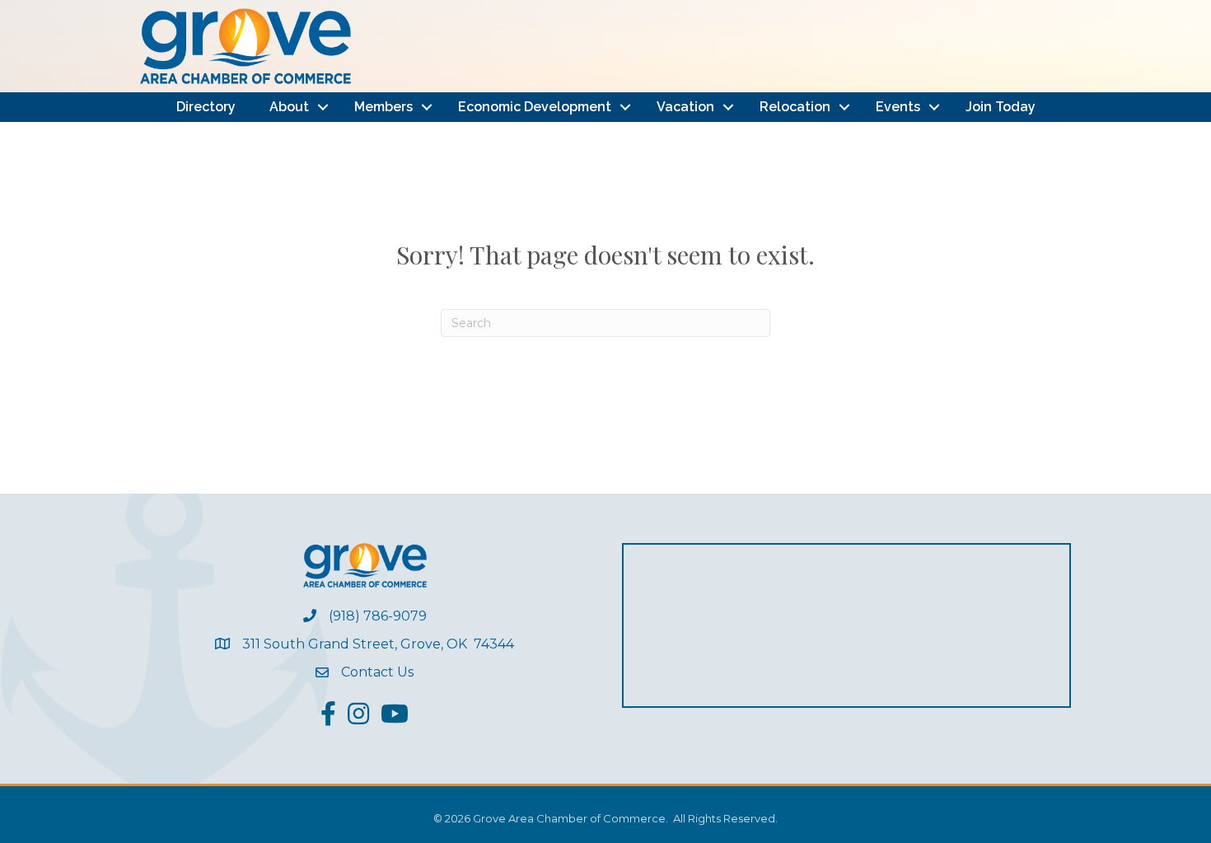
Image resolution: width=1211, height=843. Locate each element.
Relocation (795, 107)
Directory (206, 107)
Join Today (1001, 107)
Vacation (685, 107)
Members (383, 107)
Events (898, 107)
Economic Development (534, 107)
